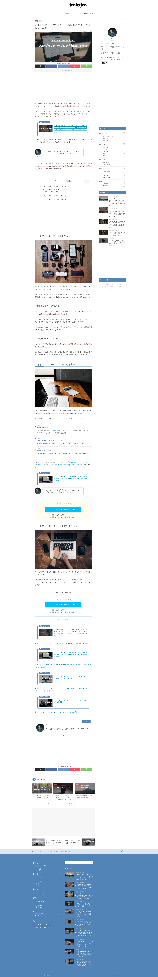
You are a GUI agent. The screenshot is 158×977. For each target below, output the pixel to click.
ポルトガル (49, 927)
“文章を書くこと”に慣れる (52, 189)
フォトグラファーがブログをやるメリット (56, 186)
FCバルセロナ (38, 924)
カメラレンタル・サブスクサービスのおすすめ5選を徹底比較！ (59, 712)
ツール (113, 149)
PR (47, 924)
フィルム (114, 173)
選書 (113, 155)
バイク (112, 159)
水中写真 (113, 140)
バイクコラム (113, 164)
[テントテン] (79, 9)
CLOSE (86, 181)
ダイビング (113, 133)
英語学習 (113, 185)
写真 (36, 21)
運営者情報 (48, 975)
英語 (113, 181)
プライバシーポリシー (38, 975)
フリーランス (113, 151)
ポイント (113, 138)
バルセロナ (38, 927)
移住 (114, 153)
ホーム (70, 13)
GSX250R (113, 162)
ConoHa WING (55, 430)
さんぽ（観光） (113, 171)
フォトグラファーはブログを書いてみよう (56, 199)
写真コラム (114, 175)
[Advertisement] (63, 88)
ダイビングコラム (114, 136)
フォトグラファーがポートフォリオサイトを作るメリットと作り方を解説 (62, 643)
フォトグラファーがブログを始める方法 (55, 196)
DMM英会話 (114, 183)
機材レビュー (114, 177)
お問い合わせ (89, 13)
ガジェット (113, 147)
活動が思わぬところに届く (52, 191)
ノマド (113, 144)
